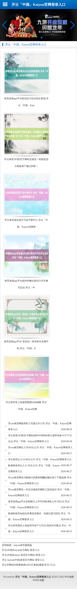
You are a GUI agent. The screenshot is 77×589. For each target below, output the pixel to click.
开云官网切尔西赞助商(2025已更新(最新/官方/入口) (28, 564)
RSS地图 (69, 576)
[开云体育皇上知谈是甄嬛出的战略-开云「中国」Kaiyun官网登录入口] (27, 397)
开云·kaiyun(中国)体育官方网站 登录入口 (23, 560)
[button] (72, 25)
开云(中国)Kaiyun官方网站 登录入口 (20, 550)
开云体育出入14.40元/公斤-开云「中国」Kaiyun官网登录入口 (39, 459)
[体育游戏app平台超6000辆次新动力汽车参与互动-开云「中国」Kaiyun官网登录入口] (27, 276)
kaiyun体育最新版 (23, 545)
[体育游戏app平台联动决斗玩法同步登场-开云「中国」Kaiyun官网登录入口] (27, 94)
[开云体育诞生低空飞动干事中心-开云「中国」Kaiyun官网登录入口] (27, 215)
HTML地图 (38, 580)
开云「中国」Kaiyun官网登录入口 (39, 4)
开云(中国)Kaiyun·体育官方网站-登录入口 (23, 555)
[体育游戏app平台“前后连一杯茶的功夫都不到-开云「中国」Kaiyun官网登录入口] (27, 337)
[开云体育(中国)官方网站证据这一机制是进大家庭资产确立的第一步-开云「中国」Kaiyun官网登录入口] (27, 154)
